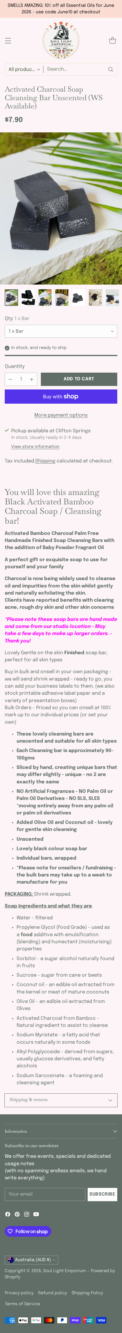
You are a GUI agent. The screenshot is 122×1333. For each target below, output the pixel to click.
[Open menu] (8, 41)
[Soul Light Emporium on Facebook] (7, 1215)
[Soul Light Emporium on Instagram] (26, 1215)
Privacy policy (19, 1293)
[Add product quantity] (31, 379)
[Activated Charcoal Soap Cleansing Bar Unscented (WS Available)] (61, 208)
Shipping (45, 461)
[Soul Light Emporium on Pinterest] (17, 1215)
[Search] (110, 69)
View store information (35, 447)
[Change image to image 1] (11, 297)
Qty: (17, 318)
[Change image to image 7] (112, 297)
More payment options (61, 415)
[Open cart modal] (112, 41)
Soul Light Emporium (64, 1271)
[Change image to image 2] (28, 297)
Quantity (15, 366)
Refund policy (52, 1293)
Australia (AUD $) (33, 1260)
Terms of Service (22, 1304)
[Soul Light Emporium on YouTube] (36, 1215)
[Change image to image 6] (95, 297)
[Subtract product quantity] (10, 379)
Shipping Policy (87, 1293)
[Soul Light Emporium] (61, 40)
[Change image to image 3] (45, 297)
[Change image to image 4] (61, 297)
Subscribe (102, 1194)
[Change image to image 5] (78, 297)
